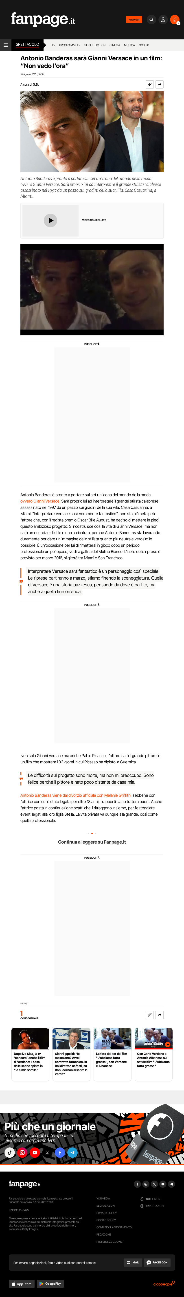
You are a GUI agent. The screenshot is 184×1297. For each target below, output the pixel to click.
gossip (144, 45)
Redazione (103, 1234)
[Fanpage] (24, 1184)
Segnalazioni (105, 1205)
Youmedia (103, 1198)
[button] (160, 84)
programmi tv (69, 45)
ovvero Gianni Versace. (40, 501)
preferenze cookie (109, 1241)
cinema (115, 45)
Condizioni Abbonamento (114, 1227)
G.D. (36, 84)
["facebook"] (60, 1152)
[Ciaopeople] (164, 1285)
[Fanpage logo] (37, 19)
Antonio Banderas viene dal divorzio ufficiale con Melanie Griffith (75, 795)
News (23, 1003)
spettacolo (27, 44)
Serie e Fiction (94, 45)
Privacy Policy (106, 1213)
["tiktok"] (9, 1152)
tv (53, 45)
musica (129, 45)
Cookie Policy (106, 1220)
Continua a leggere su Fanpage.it (92, 842)
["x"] (47, 1152)
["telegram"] (72, 1152)
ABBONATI (134, 19)
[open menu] (5, 45)
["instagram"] (22, 1152)
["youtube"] (35, 1152)
